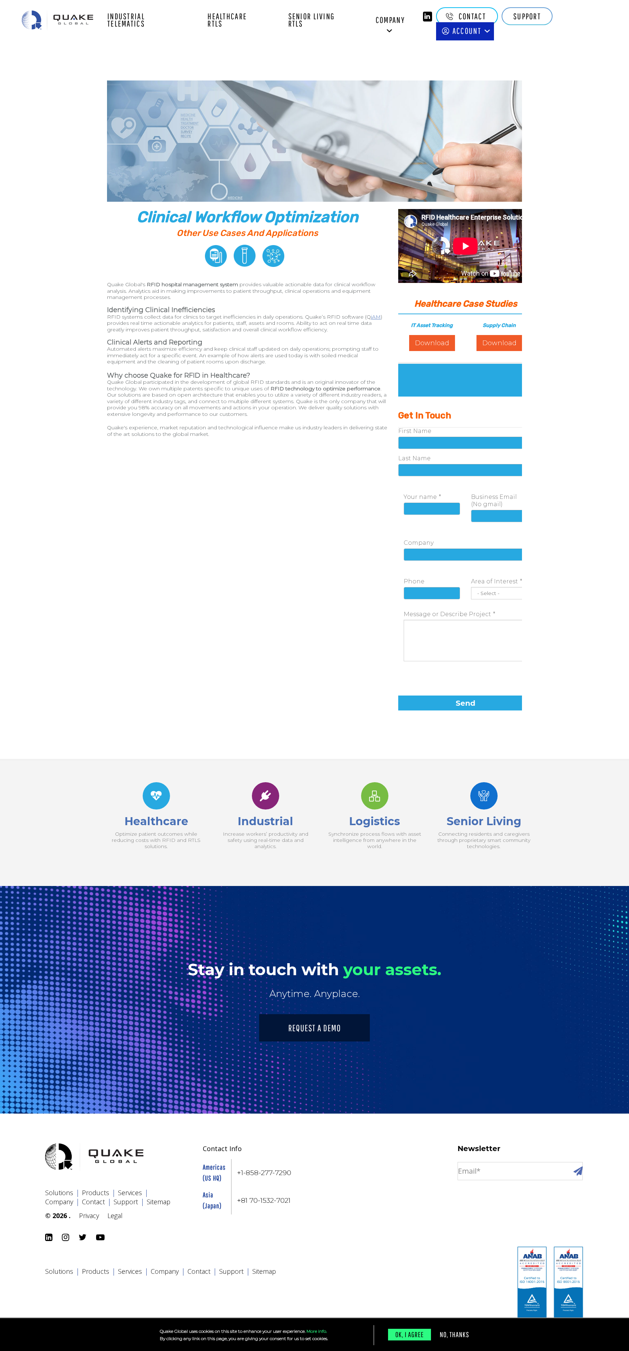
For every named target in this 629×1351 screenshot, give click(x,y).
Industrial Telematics (126, 19)
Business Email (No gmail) (494, 500)
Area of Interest (494, 581)
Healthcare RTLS (227, 19)
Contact (472, 16)
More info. (316, 1331)
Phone (414, 581)
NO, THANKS (454, 1334)
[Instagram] (66, 1237)
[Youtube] (101, 1237)
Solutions (62, 1192)
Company (390, 20)
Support (527, 16)
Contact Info (222, 1148)
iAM (376, 317)
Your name (420, 496)
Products (99, 1192)
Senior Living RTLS (311, 19)
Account (466, 31)
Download (432, 343)
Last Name (414, 458)
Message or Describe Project (447, 614)
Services (133, 1192)
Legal (115, 1215)
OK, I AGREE (409, 1334)
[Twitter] (84, 1237)
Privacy (89, 1215)
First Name (414, 431)
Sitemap (158, 1201)
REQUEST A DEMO (314, 1028)
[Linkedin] (427, 16)
